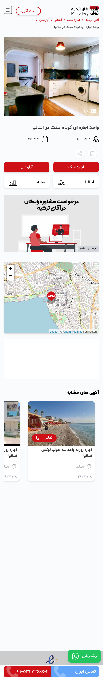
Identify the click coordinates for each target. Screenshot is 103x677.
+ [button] (10, 268)
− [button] (10, 276)
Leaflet (54, 331)
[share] (79, 153)
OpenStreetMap (72, 331)
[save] (92, 153)
